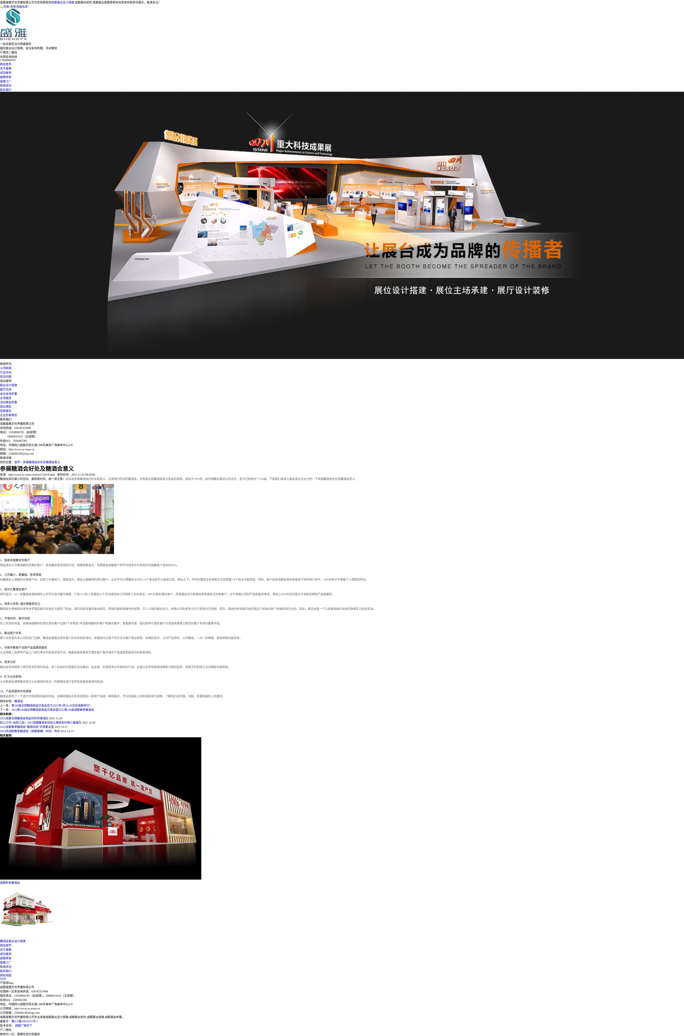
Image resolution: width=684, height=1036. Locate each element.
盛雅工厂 (5, 81)
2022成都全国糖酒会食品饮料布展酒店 (24, 718)
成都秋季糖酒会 (10, 882)
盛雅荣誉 (5, 77)
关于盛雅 (5, 68)
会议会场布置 (8, 393)
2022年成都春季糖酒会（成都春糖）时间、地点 (30, 731)
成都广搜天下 (23, 1025)
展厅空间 (5, 389)
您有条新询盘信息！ (16, 6)
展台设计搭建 (8, 385)
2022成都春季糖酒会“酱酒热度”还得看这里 (27, 726)
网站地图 (5, 975)
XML (3, 978)
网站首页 (5, 64)
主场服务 (5, 398)
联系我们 (5, 89)
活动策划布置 (8, 402)
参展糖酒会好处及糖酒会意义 (41, 462)
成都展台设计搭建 (62, 2)
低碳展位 (5, 410)
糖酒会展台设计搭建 (13, 941)
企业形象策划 (8, 415)
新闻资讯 (5, 85)
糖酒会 (18, 701)
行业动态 (5, 372)
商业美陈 (5, 406)
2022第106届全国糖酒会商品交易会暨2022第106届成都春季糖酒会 (52, 709)
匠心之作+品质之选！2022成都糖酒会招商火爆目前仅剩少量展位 (40, 722)
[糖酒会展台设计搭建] (26, 937)
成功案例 (5, 72)
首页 (17, 462)
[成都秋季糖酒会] (100, 878)
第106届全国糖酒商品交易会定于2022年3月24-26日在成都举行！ (51, 705)
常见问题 (5, 376)
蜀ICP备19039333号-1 (24, 1021)
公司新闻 (5, 368)
